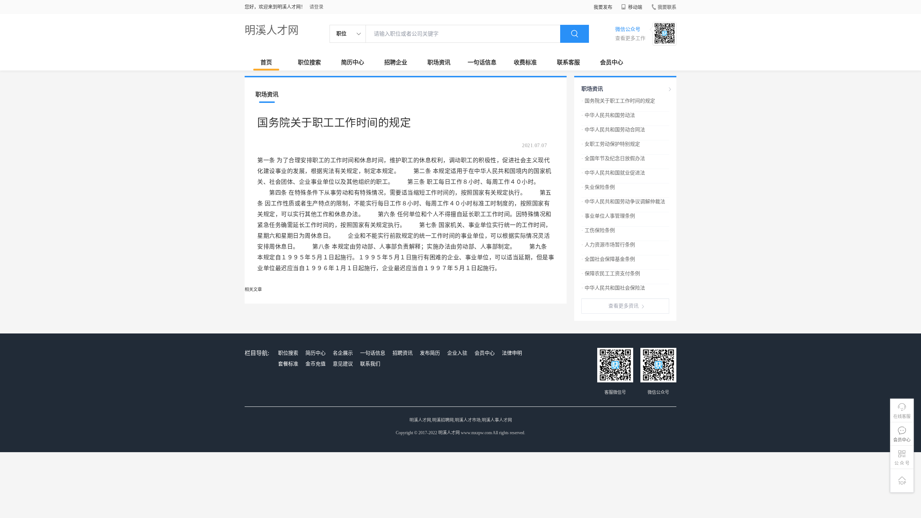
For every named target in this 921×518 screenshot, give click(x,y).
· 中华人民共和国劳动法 (608, 115)
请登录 (316, 6)
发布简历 (430, 353)
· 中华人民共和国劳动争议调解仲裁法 (623, 201)
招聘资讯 (403, 353)
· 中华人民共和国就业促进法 (613, 173)
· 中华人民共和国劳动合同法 (613, 129)
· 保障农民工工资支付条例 (610, 273)
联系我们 (370, 364)
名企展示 (343, 353)
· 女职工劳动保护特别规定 (610, 144)
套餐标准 (288, 364)
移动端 (634, 7)
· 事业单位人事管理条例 (608, 216)
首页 (266, 62)
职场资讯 (438, 62)
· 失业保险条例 (598, 187)
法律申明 (512, 353)
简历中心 (352, 62)
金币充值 (315, 364)
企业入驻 (457, 353)
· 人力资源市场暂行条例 (608, 244)
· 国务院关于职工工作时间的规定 (618, 101)
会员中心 (611, 62)
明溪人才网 (272, 30)
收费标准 (525, 62)
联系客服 (568, 62)
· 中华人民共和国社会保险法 (613, 288)
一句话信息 (482, 62)
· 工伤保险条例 (598, 230)
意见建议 (343, 364)
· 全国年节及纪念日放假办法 (613, 158)
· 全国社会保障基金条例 (608, 259)
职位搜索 (309, 62)
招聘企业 (395, 62)
